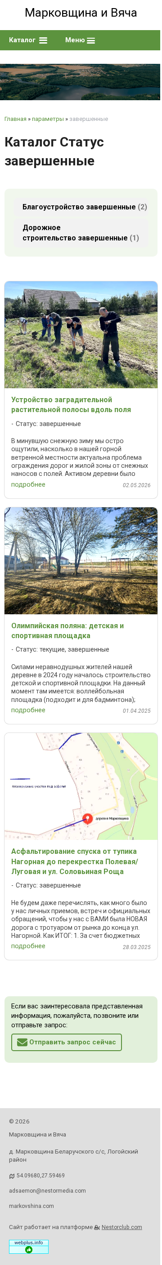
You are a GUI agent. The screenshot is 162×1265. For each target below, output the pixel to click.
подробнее (28, 484)
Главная (15, 118)
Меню (76, 40)
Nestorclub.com (122, 1227)
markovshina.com (31, 1206)
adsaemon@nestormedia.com (47, 1191)
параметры (48, 118)
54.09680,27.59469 (41, 1175)
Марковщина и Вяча (81, 12)
